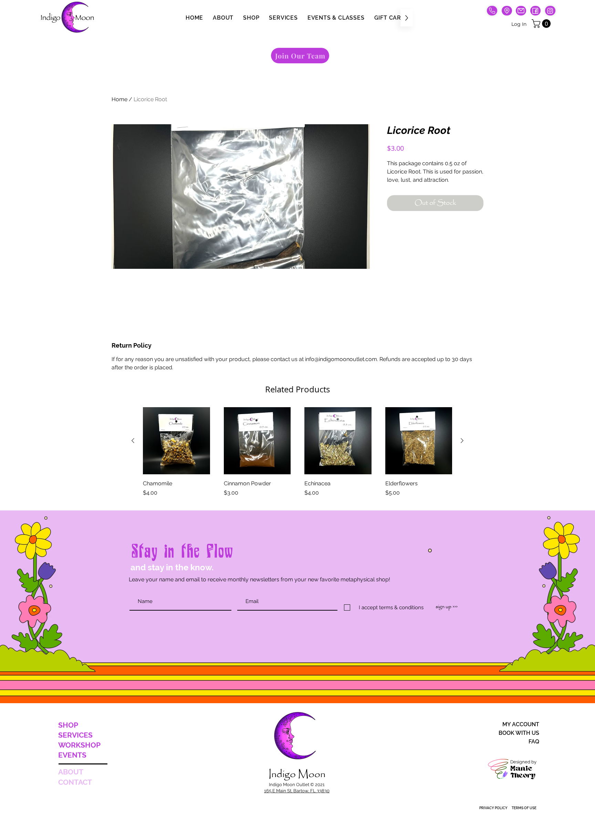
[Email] (521, 10)
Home (119, 99)
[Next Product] (462, 440)
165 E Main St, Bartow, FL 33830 (297, 790)
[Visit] (507, 10)
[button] (542, 23)
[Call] (492, 10)
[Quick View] (176, 440)
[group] (297, 456)
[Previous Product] (133, 440)
